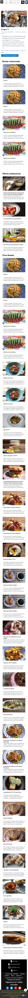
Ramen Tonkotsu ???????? (10, 455)
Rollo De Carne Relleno (9, 132)
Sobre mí (19, 975)
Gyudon (5, 921)
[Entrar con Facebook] (26, 2)
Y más (16, 996)
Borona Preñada (7, 818)
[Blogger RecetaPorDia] (20, 988)
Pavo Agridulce (7, 896)
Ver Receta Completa (10, 55)
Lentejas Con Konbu (8, 688)
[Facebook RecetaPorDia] (8, 988)
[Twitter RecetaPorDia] (12, 988)
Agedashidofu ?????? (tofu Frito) (12, 792)
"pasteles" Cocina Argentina (11, 870)
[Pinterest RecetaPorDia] (16, 988)
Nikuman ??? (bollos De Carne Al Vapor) (12, 637)
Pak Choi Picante (8, 714)
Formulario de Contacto (14, 979)
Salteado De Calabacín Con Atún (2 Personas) (12, 741)
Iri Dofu (5, 80)
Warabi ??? (6, 429)
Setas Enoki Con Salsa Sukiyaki (11, 507)
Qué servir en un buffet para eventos (13, 244)
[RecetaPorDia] (6, 2)
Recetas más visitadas (12, 974)
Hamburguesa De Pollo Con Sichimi (12, 947)
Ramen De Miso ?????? (9, 559)
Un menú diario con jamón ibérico (12, 218)
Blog (12, 975)
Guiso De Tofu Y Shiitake (10, 663)
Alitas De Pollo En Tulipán (10, 585)
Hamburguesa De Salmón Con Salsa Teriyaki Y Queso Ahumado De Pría (13, 482)
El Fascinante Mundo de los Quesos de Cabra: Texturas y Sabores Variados (13, 193)
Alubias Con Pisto (8, 378)
